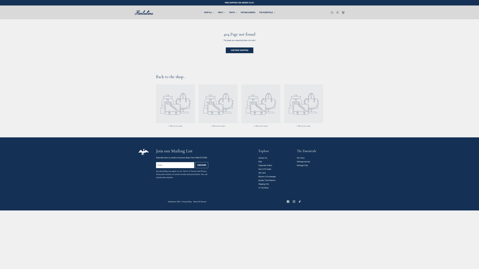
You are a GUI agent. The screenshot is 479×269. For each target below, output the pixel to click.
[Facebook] (288, 202)
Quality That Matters (267, 180)
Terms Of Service (199, 202)
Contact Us (262, 158)
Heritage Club (302, 165)
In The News (263, 188)
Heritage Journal (303, 161)
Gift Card (262, 173)
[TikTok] (300, 202)
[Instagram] (294, 202)
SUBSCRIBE (201, 165)
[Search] (332, 12)
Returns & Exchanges (267, 176)
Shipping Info (263, 184)
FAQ (260, 161)
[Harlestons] (144, 12)
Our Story (300, 158)
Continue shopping (239, 50)
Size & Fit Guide (264, 169)
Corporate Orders (265, 165)
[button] (343, 12)
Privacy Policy (187, 202)
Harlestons (172, 202)
